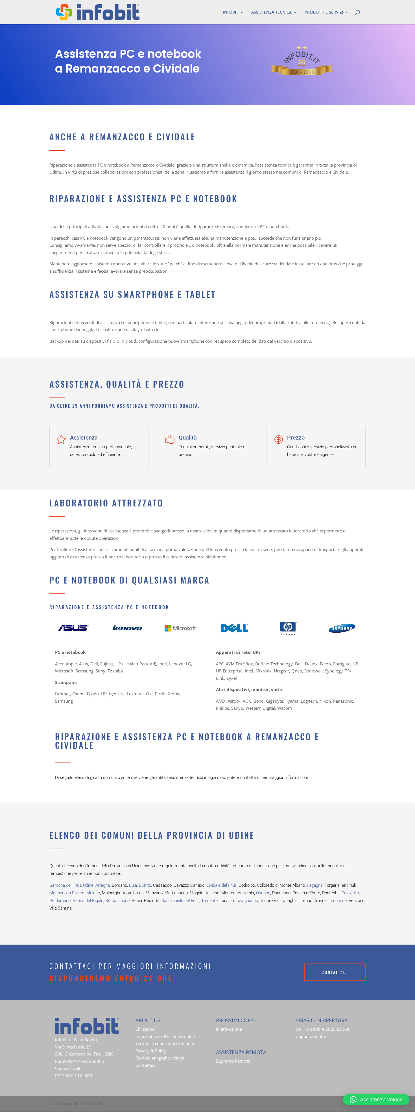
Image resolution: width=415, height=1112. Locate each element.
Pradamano (60, 900)
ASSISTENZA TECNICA (271, 12)
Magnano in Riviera (66, 892)
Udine (88, 885)
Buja (133, 885)
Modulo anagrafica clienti (160, 1058)
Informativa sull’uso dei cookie (165, 1036)
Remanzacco (117, 900)
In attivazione (229, 1029)
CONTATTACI (335, 972)
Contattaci (145, 1065)
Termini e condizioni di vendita (165, 1043)
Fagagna (315, 885)
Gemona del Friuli (65, 885)
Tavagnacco (247, 900)
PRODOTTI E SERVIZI (324, 12)
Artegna (102, 885)
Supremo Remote (233, 1061)
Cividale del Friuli (221, 885)
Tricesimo (338, 900)
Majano (93, 892)
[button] (376, 1099)
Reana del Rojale (88, 900)
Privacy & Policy (151, 1051)
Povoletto (350, 892)
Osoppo (263, 892)
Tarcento (209, 900)
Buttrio (145, 885)
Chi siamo (145, 1029)
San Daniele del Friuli (180, 900)
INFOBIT (230, 12)
